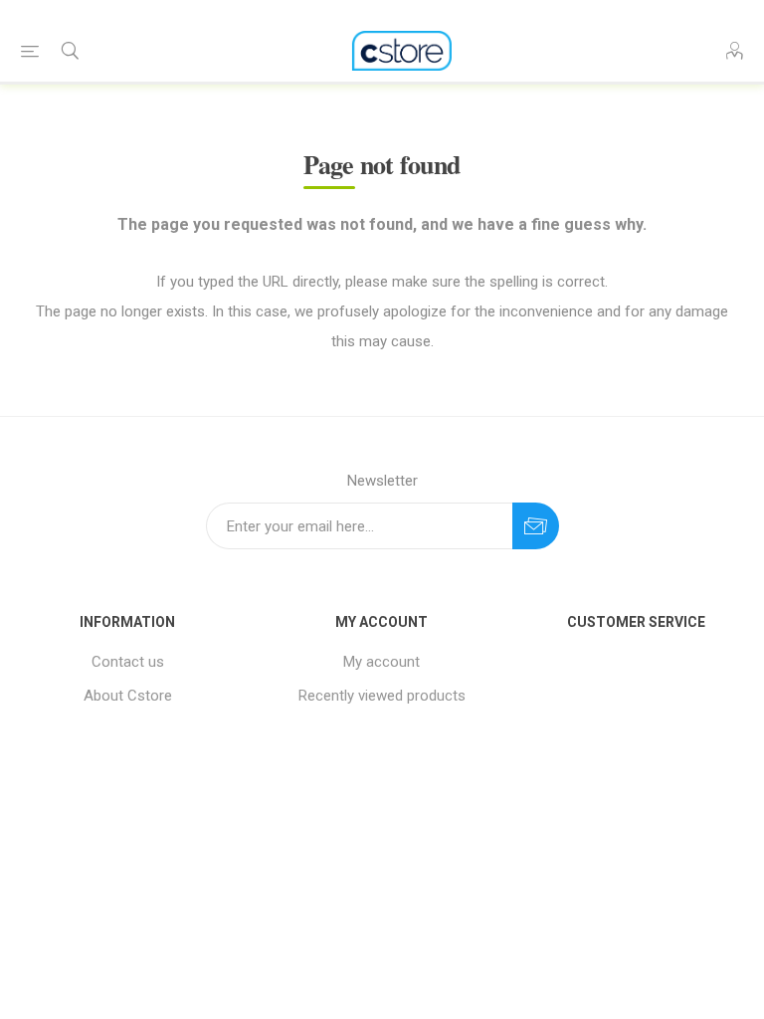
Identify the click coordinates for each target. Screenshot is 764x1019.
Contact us (128, 662)
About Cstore (128, 696)
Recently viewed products (382, 696)
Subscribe (535, 526)
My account (381, 662)
